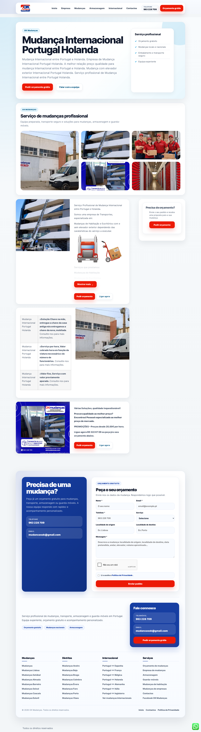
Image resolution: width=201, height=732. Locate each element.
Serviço (139, 513)
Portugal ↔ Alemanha (113, 684)
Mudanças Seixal (30, 688)
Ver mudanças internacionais (116, 698)
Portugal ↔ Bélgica (112, 675)
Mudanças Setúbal (31, 675)
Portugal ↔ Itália (111, 688)
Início (54, 8)
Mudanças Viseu (70, 698)
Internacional (115, 8)
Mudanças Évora (70, 684)
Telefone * (100, 513)
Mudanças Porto (70, 693)
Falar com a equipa (69, 87)
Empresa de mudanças (154, 670)
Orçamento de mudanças (155, 665)
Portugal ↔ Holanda (112, 679)
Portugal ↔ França (112, 670)
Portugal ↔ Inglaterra (113, 693)
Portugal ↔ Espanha (112, 665)
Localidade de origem (105, 525)
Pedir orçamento (85, 296)
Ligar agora (104, 296)
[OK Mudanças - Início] (32, 8)
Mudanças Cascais (31, 693)
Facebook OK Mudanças (155, 698)
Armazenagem (97, 8)
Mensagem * (101, 537)
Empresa (65, 8)
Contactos (131, 8)
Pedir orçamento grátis (37, 87)
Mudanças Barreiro (31, 684)
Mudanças (79, 8)
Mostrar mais (85, 284)
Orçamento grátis (172, 8)
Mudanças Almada (31, 679)
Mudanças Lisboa (31, 670)
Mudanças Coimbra (72, 679)
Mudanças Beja (70, 670)
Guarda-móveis (150, 679)
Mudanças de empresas (155, 688)
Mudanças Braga (70, 675)
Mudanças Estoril (30, 698)
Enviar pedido (135, 583)
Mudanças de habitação (155, 684)
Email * (139, 501)
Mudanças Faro (70, 688)
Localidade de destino (146, 525)
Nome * (99, 501)
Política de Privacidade (122, 575)
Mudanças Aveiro (71, 665)
